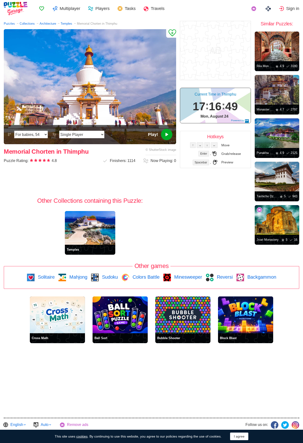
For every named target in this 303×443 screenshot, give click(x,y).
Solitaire (45, 277)
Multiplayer (70, 8)
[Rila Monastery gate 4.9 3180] (277, 46)
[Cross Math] (57, 314)
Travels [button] (158, 8)
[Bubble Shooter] (182, 314)
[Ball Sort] (120, 314)
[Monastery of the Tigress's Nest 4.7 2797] (277, 90)
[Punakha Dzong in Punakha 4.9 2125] (277, 133)
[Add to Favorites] (171, 33)
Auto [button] (45, 425)
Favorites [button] (42, 8)
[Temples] (90, 228)
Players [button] (102, 8)
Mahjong (77, 277)
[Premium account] (254, 8)
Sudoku (109, 277)
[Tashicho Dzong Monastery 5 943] (277, 176)
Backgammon (261, 277)
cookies (82, 436)
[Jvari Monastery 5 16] (277, 220)
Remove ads (77, 425)
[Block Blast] (245, 314)
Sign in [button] (292, 8)
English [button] (16, 425)
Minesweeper (187, 277)
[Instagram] (295, 425)
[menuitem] (41, 8)
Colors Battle (145, 277)
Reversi (224, 277)
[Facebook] (274, 425)
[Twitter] (285, 425)
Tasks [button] (130, 8)
